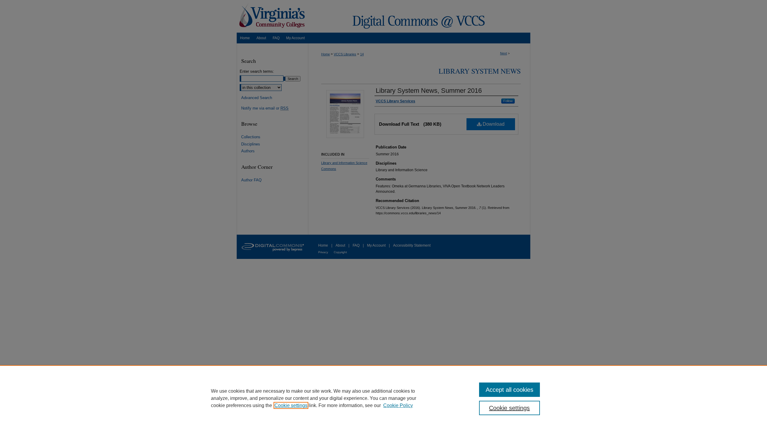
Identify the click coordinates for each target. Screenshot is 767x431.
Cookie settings (290, 405)
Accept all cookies (509, 389)
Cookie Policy (398, 405)
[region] (383, 398)
